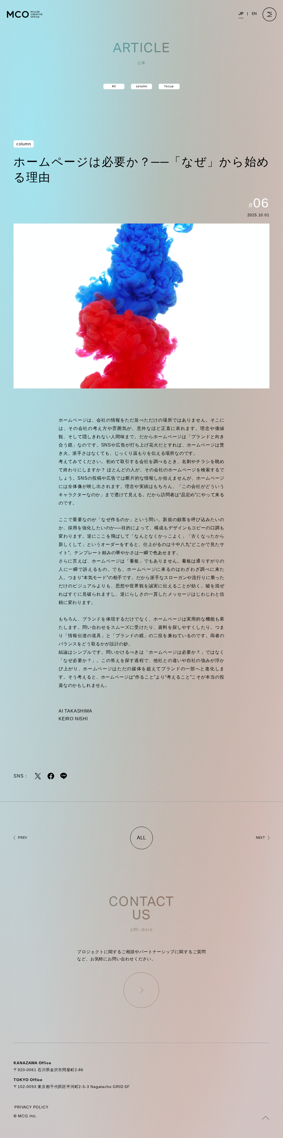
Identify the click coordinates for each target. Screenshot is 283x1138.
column (141, 86)
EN (254, 14)
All (114, 86)
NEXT (260, 837)
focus (169, 86)
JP (241, 14)
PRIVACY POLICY (31, 1107)
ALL (141, 837)
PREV (22, 837)
